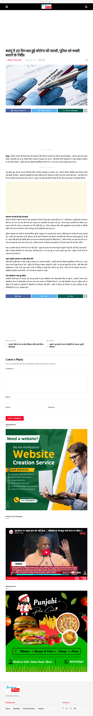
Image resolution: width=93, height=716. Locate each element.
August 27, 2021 (31, 60)
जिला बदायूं (42, 60)
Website (51, 407)
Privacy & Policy (29, 708)
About (8, 708)
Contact (40, 708)
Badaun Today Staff (14, 60)
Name (9, 397)
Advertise (16, 708)
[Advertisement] (46, 29)
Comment (10, 368)
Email (8, 407)
